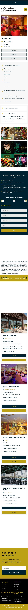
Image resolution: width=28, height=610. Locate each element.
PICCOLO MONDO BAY (11, 387)
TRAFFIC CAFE (24, 264)
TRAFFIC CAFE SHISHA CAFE (7, 271)
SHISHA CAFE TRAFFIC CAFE (15, 264)
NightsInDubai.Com (15, 605)
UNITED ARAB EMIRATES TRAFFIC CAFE (11, 273)
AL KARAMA (3, 261)
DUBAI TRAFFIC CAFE (16, 262)
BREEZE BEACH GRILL (10, 336)
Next (14, 230)
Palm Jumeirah (9, 341)
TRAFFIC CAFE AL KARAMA (7, 265)
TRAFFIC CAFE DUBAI (5, 266)
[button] (25, 9)
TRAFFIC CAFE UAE (17, 271)
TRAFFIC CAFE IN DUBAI (13, 269)
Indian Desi (6, 82)
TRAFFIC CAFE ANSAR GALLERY (20, 265)
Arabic (5, 77)
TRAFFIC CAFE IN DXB (22, 269)
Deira (7, 442)
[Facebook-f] (15, 2)
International (7, 87)
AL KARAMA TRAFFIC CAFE (11, 261)
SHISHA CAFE (6, 264)
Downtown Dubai (10, 495)
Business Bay (9, 392)
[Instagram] (12, 2)
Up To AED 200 (7, 71)
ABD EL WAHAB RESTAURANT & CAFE (14, 489)
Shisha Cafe (5, 16)
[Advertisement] (14, 297)
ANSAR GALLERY (20, 261)
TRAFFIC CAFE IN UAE (5, 270)
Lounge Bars (5, 314)
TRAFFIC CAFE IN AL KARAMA (14, 268)
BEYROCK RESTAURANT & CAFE (14, 437)
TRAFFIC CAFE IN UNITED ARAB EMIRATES (18, 270)
